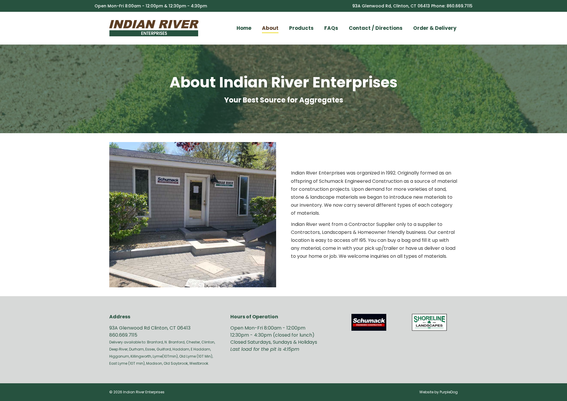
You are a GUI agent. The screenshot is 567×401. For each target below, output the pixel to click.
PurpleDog (449, 392)
